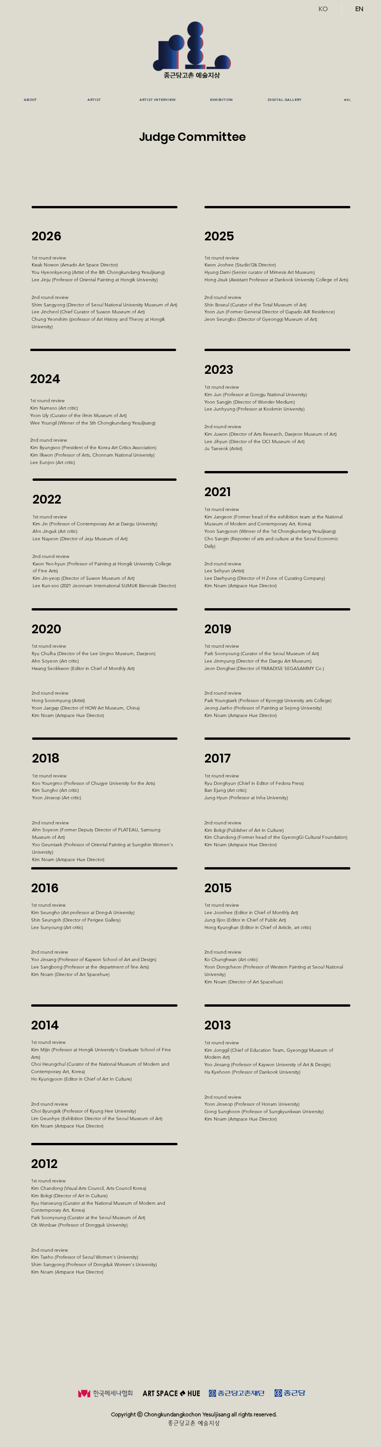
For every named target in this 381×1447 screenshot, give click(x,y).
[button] (94, 100)
